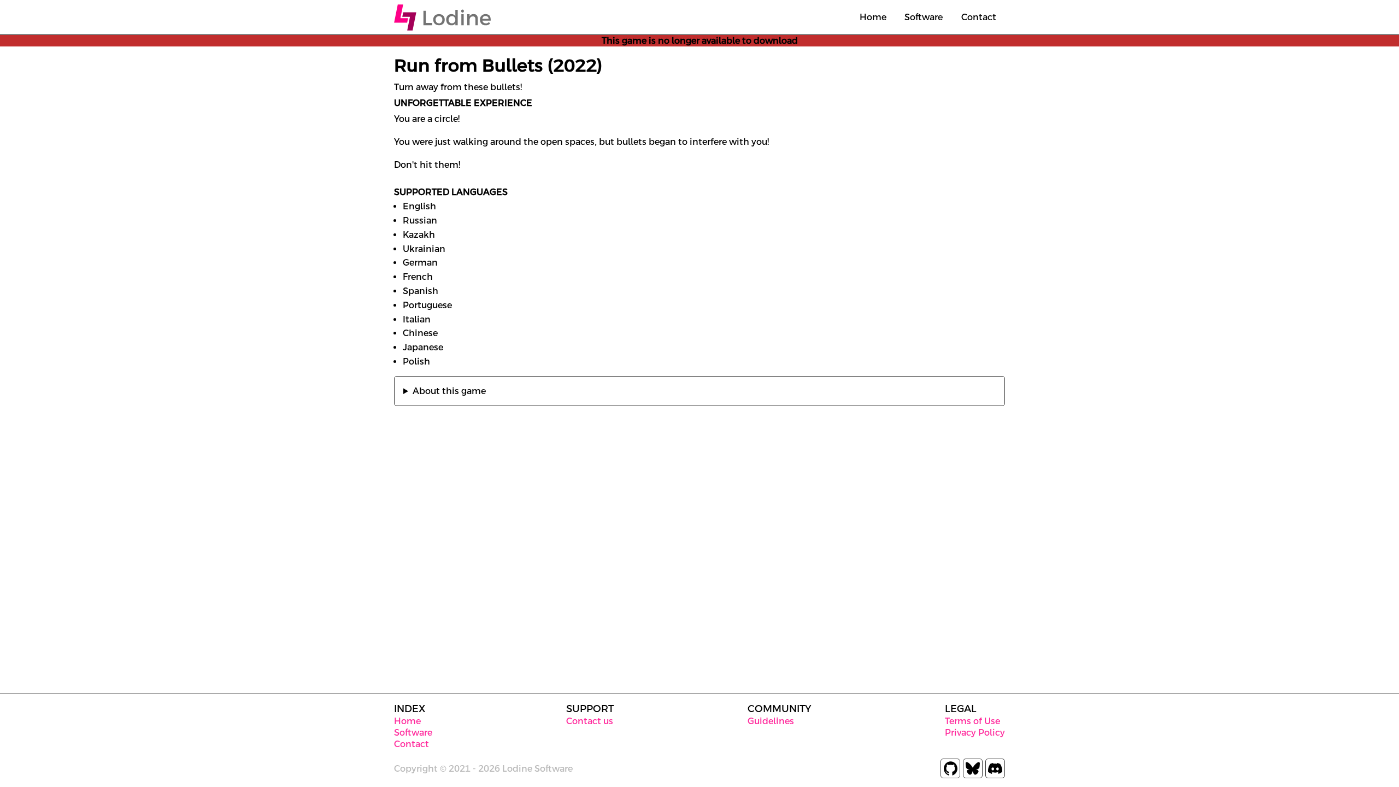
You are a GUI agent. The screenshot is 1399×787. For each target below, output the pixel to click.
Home (873, 17)
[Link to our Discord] (995, 768)
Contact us (589, 721)
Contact (978, 17)
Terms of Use (972, 721)
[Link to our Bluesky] (973, 768)
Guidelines (771, 721)
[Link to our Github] (950, 768)
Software (923, 17)
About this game (449, 391)
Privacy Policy (975, 732)
